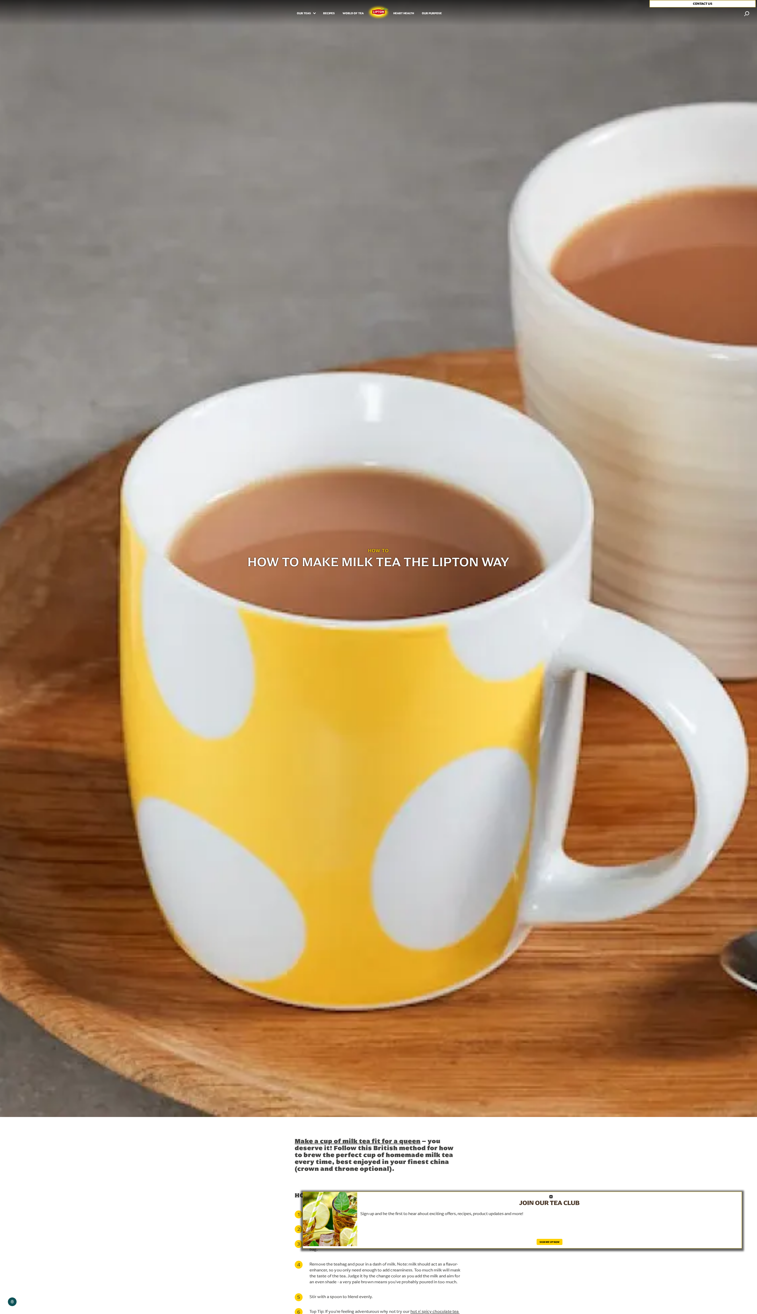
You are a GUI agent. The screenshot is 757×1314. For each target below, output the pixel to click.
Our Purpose (432, 13)
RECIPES (329, 13)
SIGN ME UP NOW (549, 1241)
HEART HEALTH (403, 13)
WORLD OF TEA (353, 13)
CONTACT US (702, 4)
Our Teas (304, 13)
